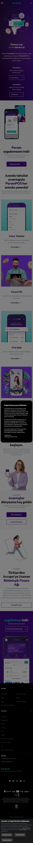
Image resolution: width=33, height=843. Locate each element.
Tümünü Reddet (20, 835)
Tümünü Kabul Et (7, 840)
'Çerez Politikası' (23, 829)
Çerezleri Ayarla (7, 835)
